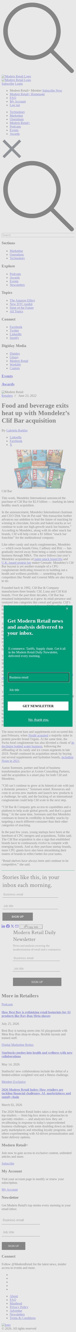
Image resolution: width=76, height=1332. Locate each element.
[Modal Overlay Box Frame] (38, 666)
